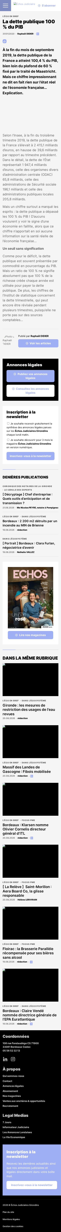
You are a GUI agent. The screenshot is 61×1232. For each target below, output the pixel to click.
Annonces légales (13, 1086)
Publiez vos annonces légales (32, 376)
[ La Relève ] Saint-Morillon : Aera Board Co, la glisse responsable (27, 891)
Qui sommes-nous (13, 1076)
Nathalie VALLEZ (25, 552)
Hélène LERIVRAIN (27, 899)
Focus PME (28, 820)
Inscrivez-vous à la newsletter (30, 456)
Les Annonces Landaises (17, 1132)
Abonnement (10, 1091)
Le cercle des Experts (18, 490)
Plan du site (8, 1212)
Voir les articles (40, 343)
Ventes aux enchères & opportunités (24, 1101)
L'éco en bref (11, 16)
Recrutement (10, 1105)
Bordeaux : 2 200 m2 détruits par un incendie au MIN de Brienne (30, 523)
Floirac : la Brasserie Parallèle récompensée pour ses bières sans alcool (28, 953)
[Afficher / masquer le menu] (5, 5)
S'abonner (49, 5)
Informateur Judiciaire (16, 1127)
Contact (7, 1081)
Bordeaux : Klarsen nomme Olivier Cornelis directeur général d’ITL (25, 829)
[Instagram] (13, 1059)
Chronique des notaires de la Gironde (27, 486)
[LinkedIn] (5, 1059)
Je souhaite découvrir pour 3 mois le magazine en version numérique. (30, 443)
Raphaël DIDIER (25, 33)
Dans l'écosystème (34, 516)
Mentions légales (11, 1219)
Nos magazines (12, 1095)
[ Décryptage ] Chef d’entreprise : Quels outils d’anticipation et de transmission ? (28, 499)
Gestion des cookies (13, 1226)
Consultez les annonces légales (32, 390)
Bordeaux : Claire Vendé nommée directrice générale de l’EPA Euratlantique (30, 1015)
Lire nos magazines (32, 635)
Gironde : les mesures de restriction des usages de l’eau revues (29, 709)
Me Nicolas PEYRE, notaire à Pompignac (37, 507)
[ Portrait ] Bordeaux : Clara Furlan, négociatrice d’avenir (29, 545)
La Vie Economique (14, 1137)
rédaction (22, 530)
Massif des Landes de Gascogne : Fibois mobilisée (27, 769)
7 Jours (7, 1122)
